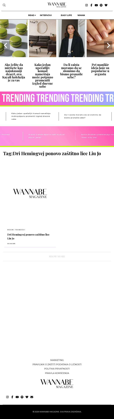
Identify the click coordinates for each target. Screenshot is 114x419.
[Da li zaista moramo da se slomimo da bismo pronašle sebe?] (71, 56)
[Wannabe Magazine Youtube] (96, 5)
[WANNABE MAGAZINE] (57, 387)
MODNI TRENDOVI (16, 230)
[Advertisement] (24, 336)
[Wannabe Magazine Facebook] (91, 5)
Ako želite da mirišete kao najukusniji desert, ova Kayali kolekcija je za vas (13, 72)
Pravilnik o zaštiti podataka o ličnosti (57, 364)
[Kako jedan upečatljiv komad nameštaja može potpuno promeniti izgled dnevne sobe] (42, 56)
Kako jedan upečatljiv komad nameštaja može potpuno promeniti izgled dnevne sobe (42, 75)
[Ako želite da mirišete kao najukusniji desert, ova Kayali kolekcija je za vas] (14, 56)
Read (31, 15)
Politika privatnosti (57, 368)
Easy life (66, 15)
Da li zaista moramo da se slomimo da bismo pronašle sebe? (71, 71)
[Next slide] (108, 45)
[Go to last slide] (6, 45)
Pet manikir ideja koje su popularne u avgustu (100, 69)
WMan (81, 15)
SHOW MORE (57, 256)
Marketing (57, 360)
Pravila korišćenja (57, 373)
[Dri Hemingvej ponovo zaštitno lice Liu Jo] (30, 193)
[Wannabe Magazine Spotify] (101, 5)
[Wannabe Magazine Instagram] (86, 5)
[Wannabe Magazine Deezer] (106, 5)
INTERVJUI (46, 15)
